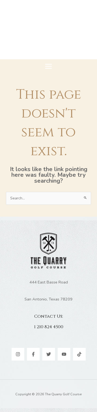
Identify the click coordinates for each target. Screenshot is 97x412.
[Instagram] (18, 354)
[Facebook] (33, 354)
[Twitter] (48, 354)
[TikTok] (79, 354)
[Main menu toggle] (48, 66)
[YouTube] (64, 354)
